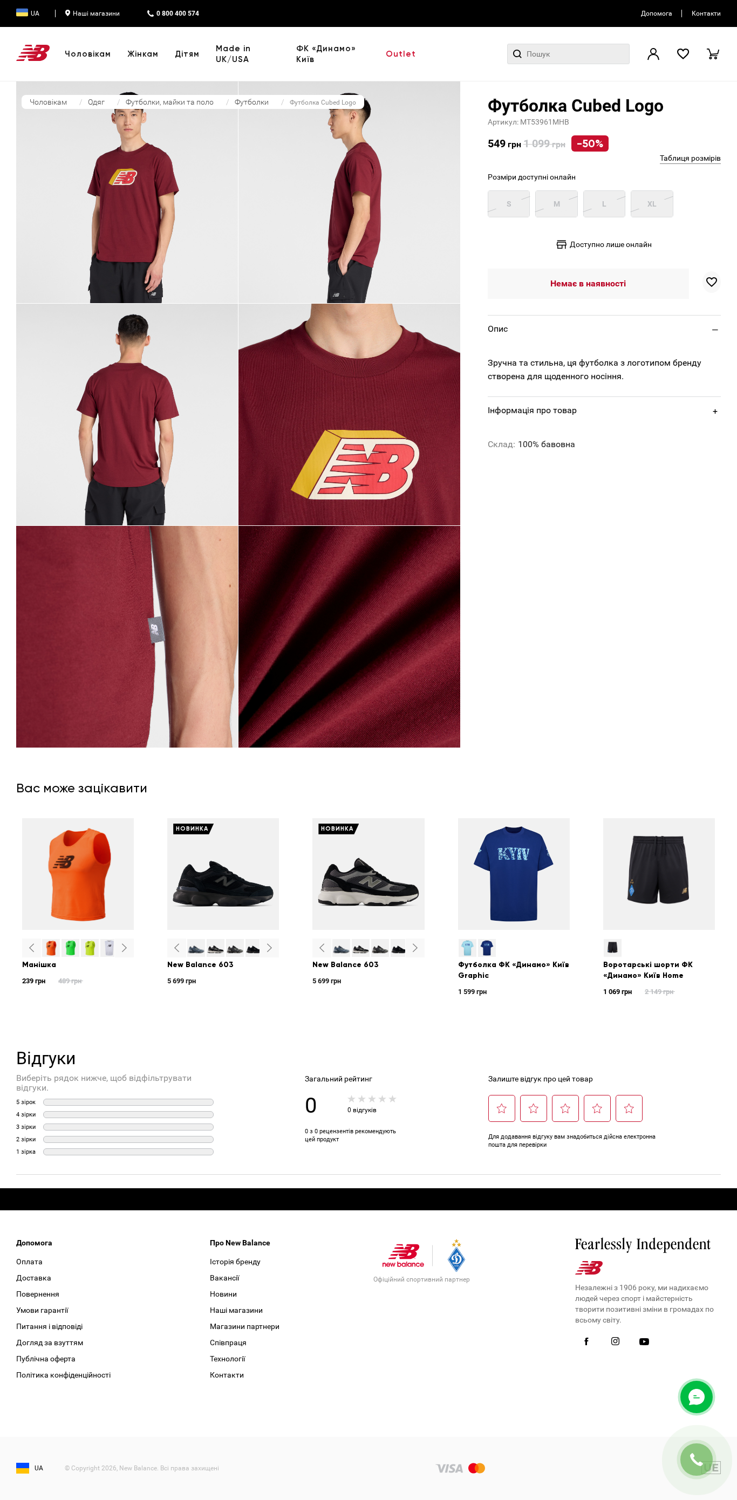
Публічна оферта (46, 1358)
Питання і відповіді (49, 1326)
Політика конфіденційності (63, 1375)
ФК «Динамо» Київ (326, 54)
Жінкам (143, 54)
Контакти (706, 13)
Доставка (33, 1277)
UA (35, 13)
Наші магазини (96, 13)
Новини (223, 1294)
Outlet (401, 54)
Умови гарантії (42, 1310)
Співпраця (228, 1342)
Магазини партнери (244, 1326)
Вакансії (224, 1277)
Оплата (29, 1261)
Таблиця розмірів (690, 158)
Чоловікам (88, 54)
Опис (498, 329)
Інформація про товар (532, 410)
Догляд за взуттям (49, 1342)
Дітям (187, 54)
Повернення (37, 1294)
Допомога (656, 13)
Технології (227, 1358)
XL (652, 204)
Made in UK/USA (233, 54)
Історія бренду (235, 1261)
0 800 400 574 (177, 13)
